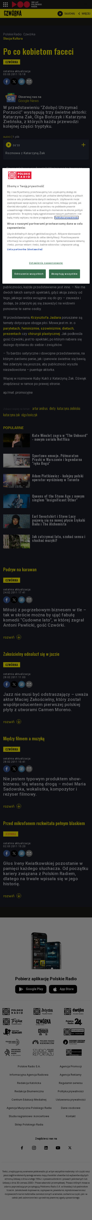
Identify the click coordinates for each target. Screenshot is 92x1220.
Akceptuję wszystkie (64, 274)
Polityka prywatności (66, 217)
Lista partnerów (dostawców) (24, 249)
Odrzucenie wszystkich (28, 274)
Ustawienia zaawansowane (46, 263)
